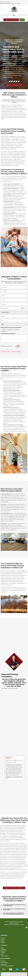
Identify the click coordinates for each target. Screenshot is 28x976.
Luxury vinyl (4, 331)
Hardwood (9, 329)
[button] (14, 15)
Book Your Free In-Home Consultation (11, 351)
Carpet (3, 329)
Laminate (17, 329)
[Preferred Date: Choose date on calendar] (22, 308)
